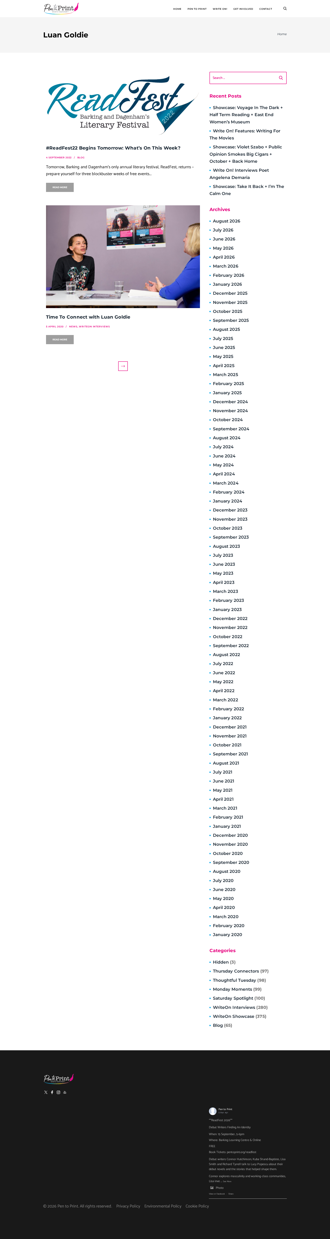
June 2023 (224, 564)
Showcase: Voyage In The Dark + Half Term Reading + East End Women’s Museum (246, 115)
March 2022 (225, 699)
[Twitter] (46, 1092)
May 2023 (223, 573)
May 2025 (223, 356)
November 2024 (230, 410)
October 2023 (227, 528)
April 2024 (224, 474)
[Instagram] (58, 1092)
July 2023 (223, 555)
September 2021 (230, 754)
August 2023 (226, 546)
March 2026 (225, 266)
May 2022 (223, 681)
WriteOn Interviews (240, 1007)
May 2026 (223, 248)
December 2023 (230, 510)
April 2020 (224, 907)
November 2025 (230, 302)
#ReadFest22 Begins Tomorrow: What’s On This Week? (113, 148)
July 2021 (222, 772)
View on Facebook (217, 1194)
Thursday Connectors (241, 971)
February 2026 (228, 275)
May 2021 (223, 790)
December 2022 (230, 618)
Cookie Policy (197, 1206)
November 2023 (230, 519)
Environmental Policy (162, 1206)
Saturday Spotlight (239, 998)
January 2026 (227, 284)
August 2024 (226, 437)
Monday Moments (237, 989)
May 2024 (223, 465)
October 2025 (227, 311)
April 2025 (224, 365)
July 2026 (223, 230)
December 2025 (230, 293)
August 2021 (226, 763)
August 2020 (226, 871)
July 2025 (223, 338)
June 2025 (224, 347)
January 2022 (227, 717)
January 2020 (227, 934)
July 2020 (223, 880)
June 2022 (224, 672)
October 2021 (227, 745)
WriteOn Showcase (239, 1016)
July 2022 (223, 663)
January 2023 (227, 609)
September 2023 (231, 537)
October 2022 (227, 636)
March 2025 (225, 374)
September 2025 (231, 320)
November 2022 (230, 627)
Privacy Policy (128, 1206)
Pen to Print (225, 1109)
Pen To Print (197, 9)
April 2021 (223, 799)
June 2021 (223, 781)
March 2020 (226, 916)
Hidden (224, 962)
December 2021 (230, 727)
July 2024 (223, 446)
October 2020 (228, 853)
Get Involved (243, 9)
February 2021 (228, 817)
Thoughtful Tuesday (239, 980)
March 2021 (225, 808)
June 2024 (224, 456)
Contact (265, 9)
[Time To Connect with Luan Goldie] (123, 256)
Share (230, 1194)
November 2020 (230, 844)
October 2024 (228, 419)
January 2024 (227, 501)
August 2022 (226, 654)
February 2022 (228, 708)
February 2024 (228, 492)
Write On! (220, 9)
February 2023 (228, 600)
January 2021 (227, 826)
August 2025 (226, 329)
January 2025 (227, 392)
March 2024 (226, 483)
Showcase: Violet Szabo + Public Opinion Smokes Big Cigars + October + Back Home (245, 154)
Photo (220, 1187)
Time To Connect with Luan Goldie (88, 317)
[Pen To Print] (61, 8)
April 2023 (224, 582)
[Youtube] (64, 1092)
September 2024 (231, 428)
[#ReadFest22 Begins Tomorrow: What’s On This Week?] (123, 105)
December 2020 (230, 835)
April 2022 (224, 690)
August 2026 (226, 221)
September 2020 (231, 862)
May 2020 (223, 898)
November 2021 (230, 736)
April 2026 (224, 257)
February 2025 (228, 383)
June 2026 (224, 239)
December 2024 (230, 401)
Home (177, 9)
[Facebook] (52, 1092)
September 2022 (231, 645)
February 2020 (228, 925)
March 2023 (225, 591)
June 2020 (224, 889)
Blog (222, 1025)
